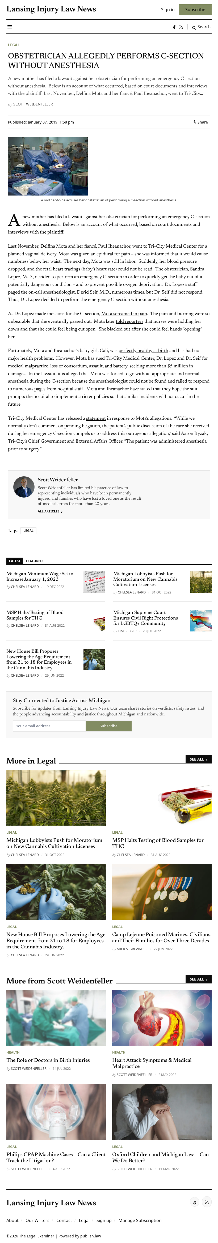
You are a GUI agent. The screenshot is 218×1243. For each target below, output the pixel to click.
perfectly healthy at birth (143, 351)
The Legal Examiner (36, 1235)
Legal (14, 44)
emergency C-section (189, 217)
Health (13, 1052)
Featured (34, 560)
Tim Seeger (127, 631)
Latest (14, 560)
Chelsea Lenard (25, 586)
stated (146, 389)
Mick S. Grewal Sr (132, 949)
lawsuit (75, 217)
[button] (104, 1220)
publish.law (90, 1235)
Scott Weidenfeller (33, 104)
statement (96, 418)
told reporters (129, 321)
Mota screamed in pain (124, 314)
